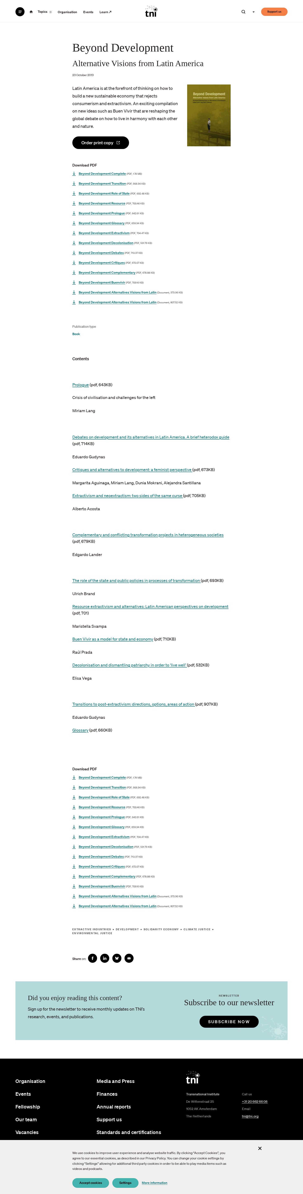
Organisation (67, 12)
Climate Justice (197, 929)
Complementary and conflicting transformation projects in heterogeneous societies (148, 534)
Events (88, 12)
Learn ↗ (106, 12)
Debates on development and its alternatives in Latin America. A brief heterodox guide (150, 437)
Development (127, 929)
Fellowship (27, 1107)
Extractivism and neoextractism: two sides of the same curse (127, 495)
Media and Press (116, 1081)
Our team (26, 1119)
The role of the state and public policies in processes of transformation (136, 580)
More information (154, 1183)
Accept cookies (90, 1183)
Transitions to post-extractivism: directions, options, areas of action (133, 704)
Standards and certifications (129, 1132)
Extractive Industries (91, 929)
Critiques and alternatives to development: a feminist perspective (132, 469)
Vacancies (27, 1132)
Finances (107, 1094)
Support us (274, 11)
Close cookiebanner (259, 1148)
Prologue (80, 384)
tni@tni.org (250, 1116)
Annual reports (114, 1107)
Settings (125, 1183)
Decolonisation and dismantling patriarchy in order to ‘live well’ (129, 665)
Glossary (80, 730)
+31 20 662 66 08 (255, 1101)
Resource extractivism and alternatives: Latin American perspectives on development (150, 606)
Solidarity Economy (161, 929)
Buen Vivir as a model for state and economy (112, 639)
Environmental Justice (92, 933)
